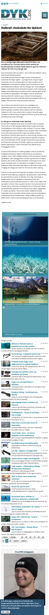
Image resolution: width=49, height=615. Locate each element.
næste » (16, 541)
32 (10, 541)
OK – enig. (5, 612)
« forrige (13, 537)
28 (39, 537)
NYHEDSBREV (14, 3)
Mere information (13, 608)
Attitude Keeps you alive (13, 334)
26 (30, 537)
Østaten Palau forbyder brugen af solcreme (20, 274)
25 (26, 537)
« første (5, 537)
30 (3, 541)
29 (43, 537)
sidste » (24, 541)
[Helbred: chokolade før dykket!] (24, 60)
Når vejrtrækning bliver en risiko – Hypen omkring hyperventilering (22, 243)
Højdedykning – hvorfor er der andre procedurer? (22, 304)
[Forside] (16, 18)
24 (22, 537)
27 (34, 537)
